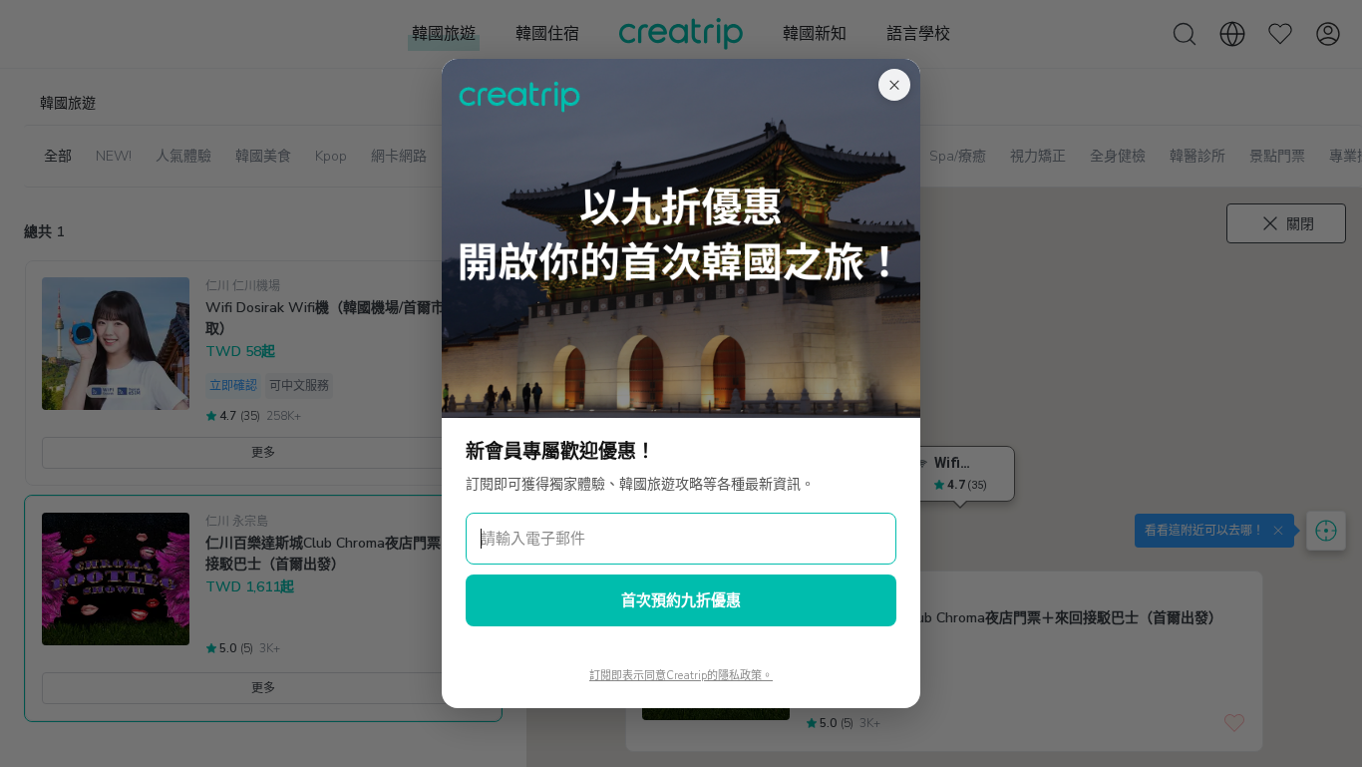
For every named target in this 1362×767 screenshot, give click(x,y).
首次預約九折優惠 (681, 600)
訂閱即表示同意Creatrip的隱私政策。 (681, 675)
